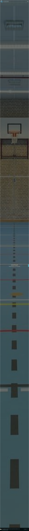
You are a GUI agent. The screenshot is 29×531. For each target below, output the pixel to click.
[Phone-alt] (28, 264)
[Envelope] (28, 266)
